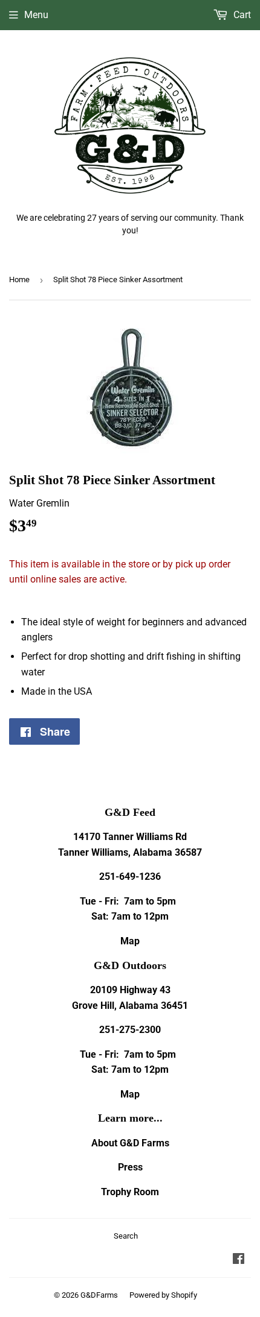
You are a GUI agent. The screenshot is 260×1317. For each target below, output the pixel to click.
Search (126, 1235)
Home (19, 279)
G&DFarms (99, 1295)
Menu (36, 15)
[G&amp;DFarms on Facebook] (238, 1260)
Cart (241, 15)
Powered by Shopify (163, 1295)
